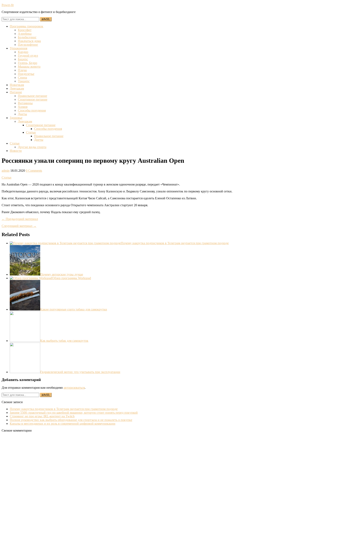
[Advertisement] (32, 497)
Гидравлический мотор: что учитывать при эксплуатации (80, 372)
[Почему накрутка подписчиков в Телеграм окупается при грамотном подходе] (65, 243)
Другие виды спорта (32, 147)
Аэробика (24, 33)
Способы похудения (32, 110)
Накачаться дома (29, 41)
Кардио (23, 52)
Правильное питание (32, 96)
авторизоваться (74, 387)
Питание (16, 92)
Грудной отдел (28, 55)
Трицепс (24, 81)
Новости (16, 150)
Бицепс (23, 59)
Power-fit (8, 5)
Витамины (25, 103)
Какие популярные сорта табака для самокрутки (73, 309)
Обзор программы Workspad (71, 278)
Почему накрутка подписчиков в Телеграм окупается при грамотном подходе (175, 243)
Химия (22, 107)
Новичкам (17, 85)
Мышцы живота (29, 66)
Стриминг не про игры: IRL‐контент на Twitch (42, 416)
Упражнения (18, 48)
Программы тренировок (26, 26)
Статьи (31, 132)
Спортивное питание (32, 99)
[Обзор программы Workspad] (31, 278)
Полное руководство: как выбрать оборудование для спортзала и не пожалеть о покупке (71, 420)
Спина (22, 77)
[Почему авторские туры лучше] (25, 274)
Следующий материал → (19, 226)
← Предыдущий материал (20, 219)
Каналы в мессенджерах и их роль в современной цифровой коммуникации (62, 423)
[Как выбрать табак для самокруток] (25, 340)
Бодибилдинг (27, 37)
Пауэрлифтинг (28, 44)
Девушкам (17, 88)
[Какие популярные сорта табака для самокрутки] (25, 309)
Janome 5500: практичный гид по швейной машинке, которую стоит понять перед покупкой (74, 412)
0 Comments (34, 170)
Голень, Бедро (27, 63)
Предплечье (26, 74)
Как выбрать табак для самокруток (64, 340)
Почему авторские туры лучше (61, 274)
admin (6, 170)
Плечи (22, 70)
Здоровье (16, 117)
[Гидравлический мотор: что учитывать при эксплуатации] (25, 372)
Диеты (22, 114)
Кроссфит (24, 30)
